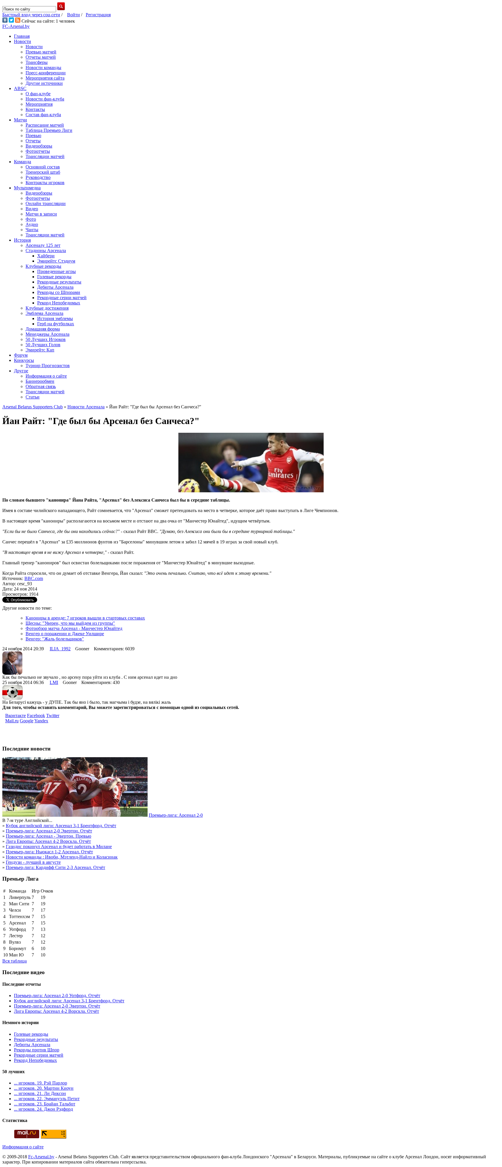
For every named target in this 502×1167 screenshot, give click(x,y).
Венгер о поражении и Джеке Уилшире (65, 633)
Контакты (35, 109)
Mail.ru (12, 720)
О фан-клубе (38, 93)
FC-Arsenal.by (16, 26)
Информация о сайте (46, 376)
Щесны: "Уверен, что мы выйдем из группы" (70, 623)
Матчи (20, 119)
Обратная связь (41, 386)
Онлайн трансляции (46, 203)
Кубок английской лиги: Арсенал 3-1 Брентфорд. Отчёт (61, 825)
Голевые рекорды (54, 276)
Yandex (41, 720)
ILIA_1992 (60, 648)
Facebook (36, 715)
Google (26, 720)
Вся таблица (14, 960)
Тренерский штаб (43, 172)
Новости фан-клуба (45, 98)
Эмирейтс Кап (40, 349)
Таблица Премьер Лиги (49, 130)
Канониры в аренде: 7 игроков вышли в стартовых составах (85, 617)
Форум (21, 355)
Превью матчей (41, 51)
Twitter (52, 715)
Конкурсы (24, 360)
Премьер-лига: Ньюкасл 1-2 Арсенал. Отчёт (49, 851)
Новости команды (43, 67)
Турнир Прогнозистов (48, 365)
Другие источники (44, 83)
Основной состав (43, 166)
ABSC (20, 88)
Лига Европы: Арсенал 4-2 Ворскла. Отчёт (48, 841)
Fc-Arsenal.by (41, 1156)
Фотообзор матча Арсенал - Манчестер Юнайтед (74, 628)
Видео (32, 208)
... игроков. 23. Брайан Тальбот (44, 1103)
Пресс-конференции (46, 72)
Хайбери (46, 255)
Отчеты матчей (41, 57)
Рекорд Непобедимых (58, 302)
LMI (54, 682)
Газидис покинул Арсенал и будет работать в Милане (59, 846)
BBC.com (33, 578)
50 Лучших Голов (43, 344)
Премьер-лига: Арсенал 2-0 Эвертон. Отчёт (49, 830)
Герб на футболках (55, 323)
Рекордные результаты (59, 281)
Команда (22, 161)
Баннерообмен (40, 381)
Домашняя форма (43, 328)
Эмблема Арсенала (44, 313)
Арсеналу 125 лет (43, 245)
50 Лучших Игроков (46, 339)
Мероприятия (39, 104)
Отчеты (33, 140)
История (22, 240)
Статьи (33, 396)
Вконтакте (15, 715)
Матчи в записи (41, 213)
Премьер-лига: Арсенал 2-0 (176, 815)
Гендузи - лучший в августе (33, 862)
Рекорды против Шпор (36, 1049)
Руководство (38, 177)
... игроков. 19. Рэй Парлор (40, 1082)
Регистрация (98, 14)
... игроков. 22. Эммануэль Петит (47, 1098)
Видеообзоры (39, 145)
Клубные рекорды (43, 266)
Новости (22, 41)
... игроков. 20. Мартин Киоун (43, 1088)
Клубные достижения (47, 308)
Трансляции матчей (45, 156)
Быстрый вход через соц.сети (31, 14)
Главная (22, 36)
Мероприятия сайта (45, 78)
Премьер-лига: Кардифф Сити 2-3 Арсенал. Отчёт (55, 867)
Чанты (32, 229)
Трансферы (37, 62)
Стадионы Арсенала (46, 250)
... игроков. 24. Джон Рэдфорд (43, 1109)
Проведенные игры (56, 271)
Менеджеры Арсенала (47, 334)
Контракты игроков (45, 182)
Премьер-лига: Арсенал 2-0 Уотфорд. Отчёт (57, 995)
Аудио (32, 224)
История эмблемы (55, 318)
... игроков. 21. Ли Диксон (40, 1093)
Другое (21, 370)
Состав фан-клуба (43, 114)
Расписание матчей (45, 125)
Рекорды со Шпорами (58, 292)
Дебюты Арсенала (55, 287)
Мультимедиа (27, 187)
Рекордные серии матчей (62, 297)
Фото (31, 219)
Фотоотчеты (38, 151)
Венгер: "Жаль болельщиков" (55, 638)
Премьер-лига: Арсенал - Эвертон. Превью (48, 836)
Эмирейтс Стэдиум (56, 260)
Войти (73, 14)
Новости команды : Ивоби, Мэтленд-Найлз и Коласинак (62, 856)
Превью (33, 135)
